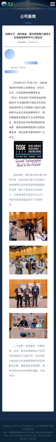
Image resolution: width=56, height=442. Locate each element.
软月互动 (32, 438)
